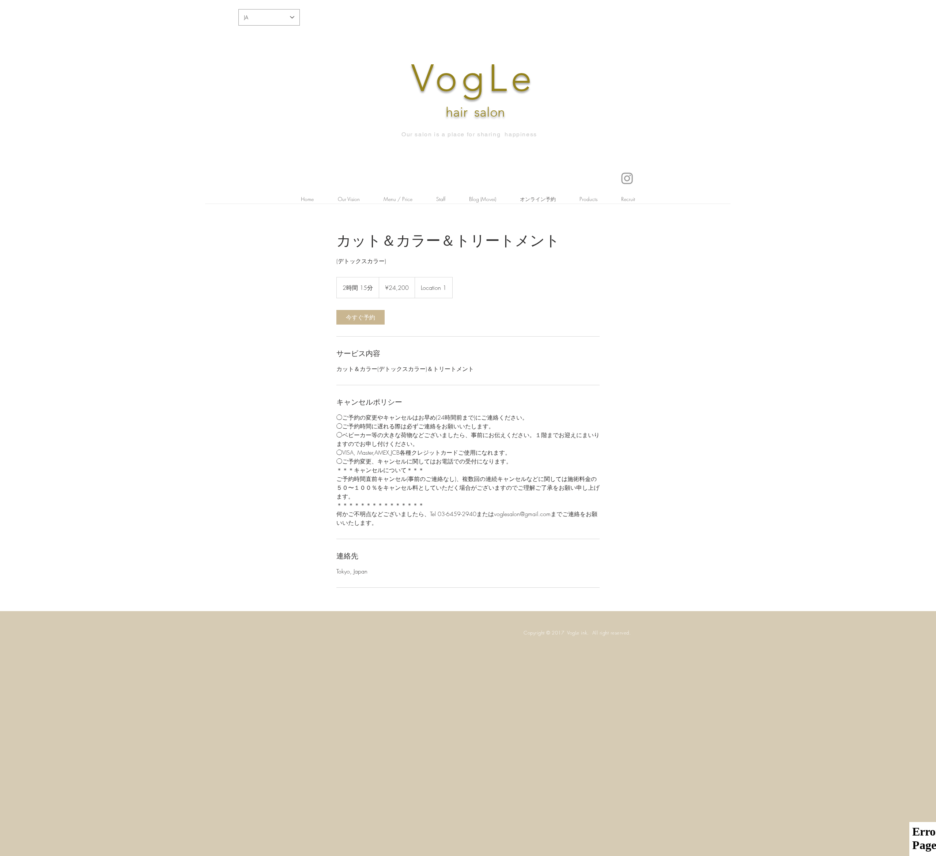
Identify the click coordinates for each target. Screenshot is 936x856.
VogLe (473, 78)
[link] (360, 317)
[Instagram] (627, 178)
